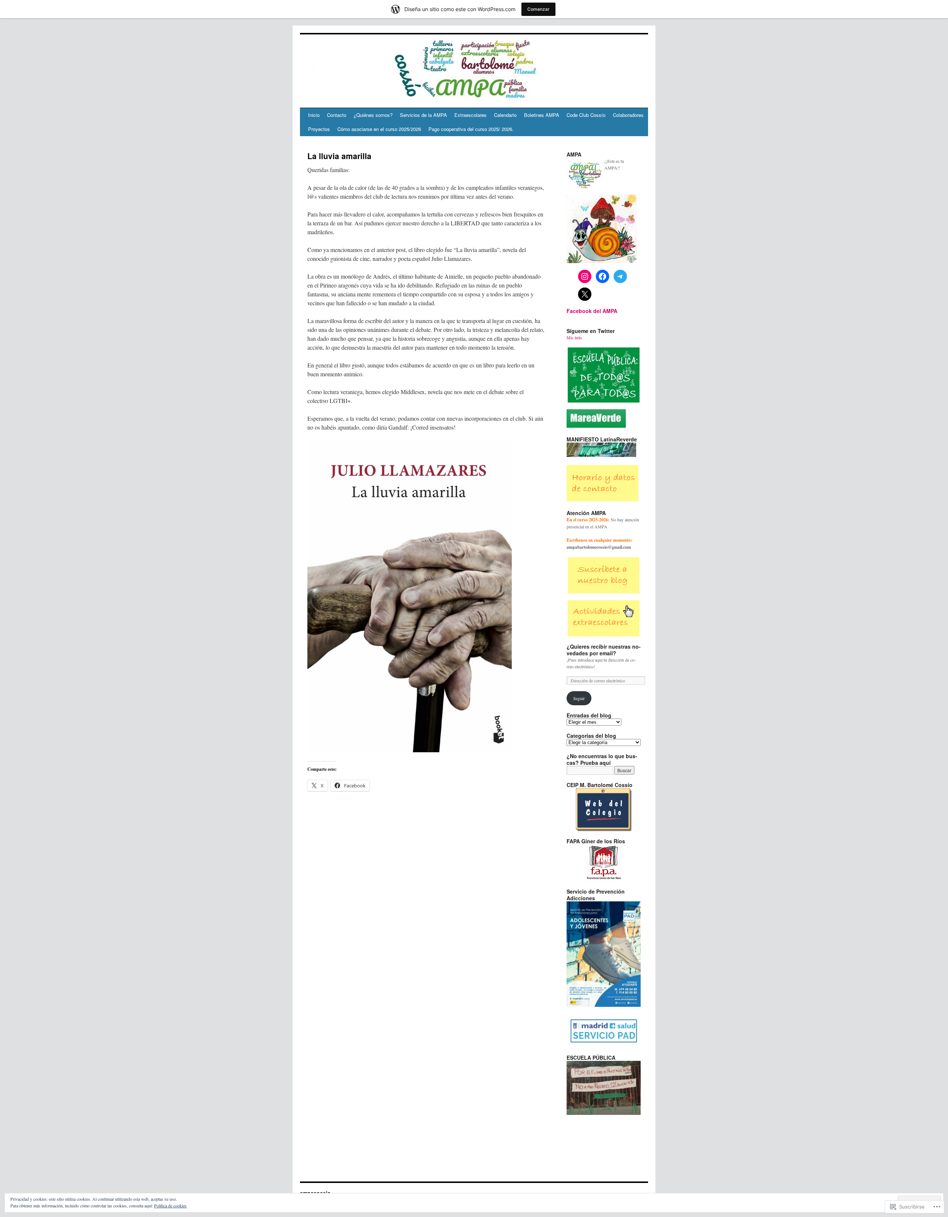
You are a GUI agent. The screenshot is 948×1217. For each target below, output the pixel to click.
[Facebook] (602, 276)
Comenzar (538, 9)
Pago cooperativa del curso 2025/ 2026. (471, 128)
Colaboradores (628, 114)
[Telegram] (620, 276)
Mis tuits (574, 337)
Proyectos (319, 128)
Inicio (314, 114)
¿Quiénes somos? (373, 114)
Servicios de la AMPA (423, 114)
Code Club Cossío (586, 114)
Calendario (505, 114)
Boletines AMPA (541, 114)
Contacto (336, 114)
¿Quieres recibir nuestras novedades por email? (604, 650)
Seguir (579, 698)
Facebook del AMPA (592, 311)
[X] (584, 294)
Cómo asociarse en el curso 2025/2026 (379, 128)
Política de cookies (170, 1205)
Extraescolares (470, 114)
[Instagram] (584, 276)
